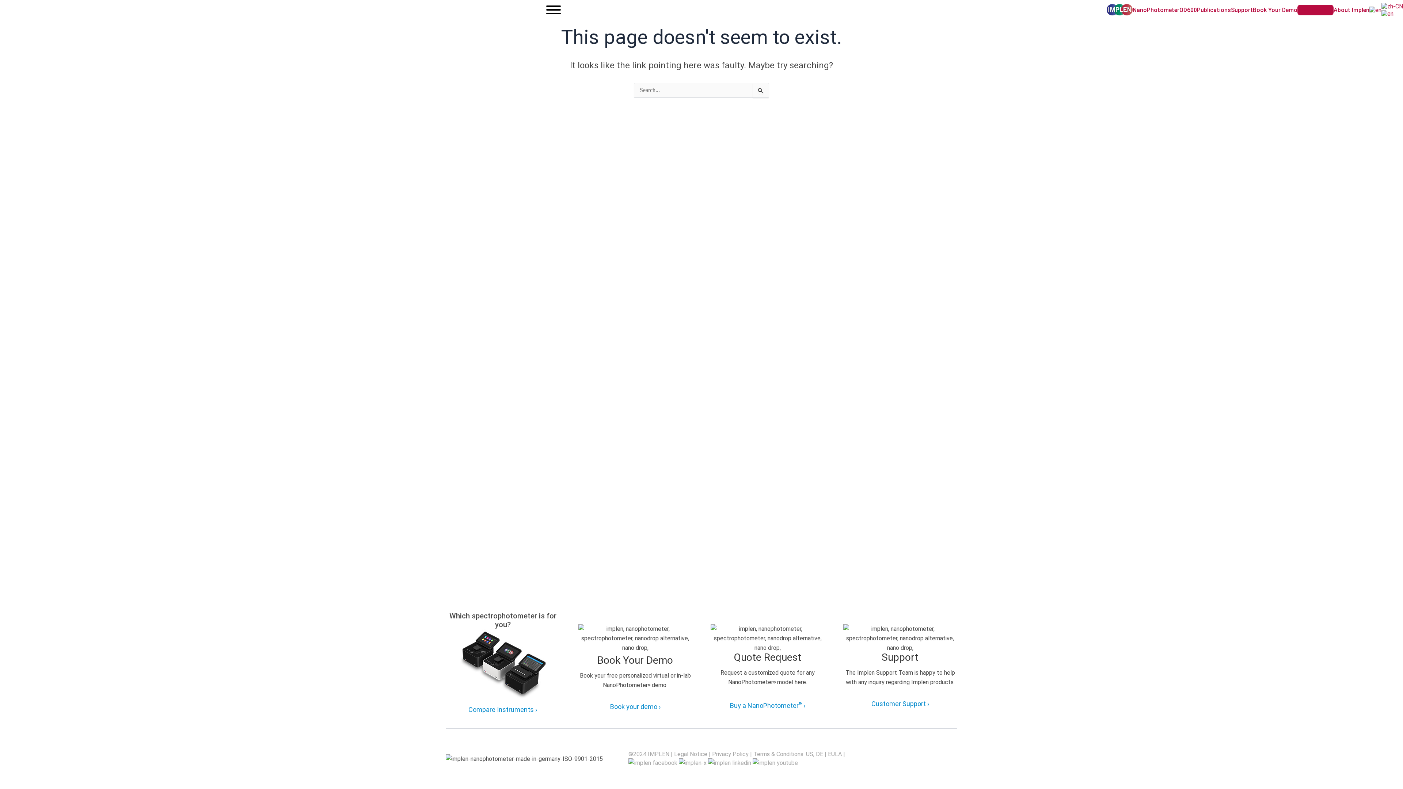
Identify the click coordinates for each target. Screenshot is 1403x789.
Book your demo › (635, 706)
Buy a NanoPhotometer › (767, 705)
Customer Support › (900, 704)
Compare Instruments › (502, 709)
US (809, 754)
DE (819, 754)
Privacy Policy (730, 754)
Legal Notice (690, 754)
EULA (835, 754)
